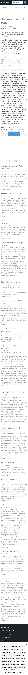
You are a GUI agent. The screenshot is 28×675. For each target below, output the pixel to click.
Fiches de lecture (5, 637)
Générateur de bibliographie (8, 630)
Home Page (4, 7)
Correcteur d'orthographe (7, 634)
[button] (2, 3)
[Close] (26, 644)
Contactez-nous (5, 627)
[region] (14, 658)
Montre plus (14, 134)
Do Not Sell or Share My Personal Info (14, 672)
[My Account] (25, 2)
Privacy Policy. (12, 669)
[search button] (21, 2)
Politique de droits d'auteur (8, 640)
